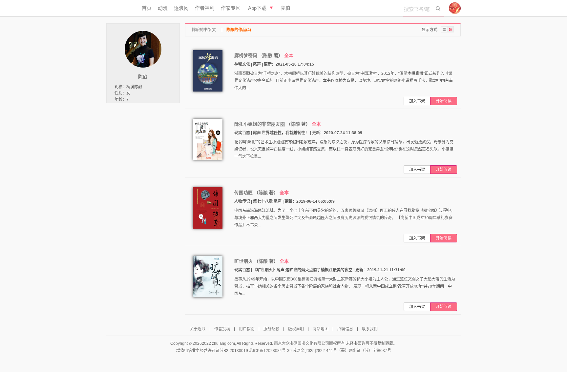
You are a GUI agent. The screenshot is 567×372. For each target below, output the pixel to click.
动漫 (163, 8)
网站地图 (320, 329)
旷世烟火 (243, 261)
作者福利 (205, 8)
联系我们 (370, 329)
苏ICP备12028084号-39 (270, 350)
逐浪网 (181, 8)
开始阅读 (444, 101)
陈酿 (267, 55)
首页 (147, 8)
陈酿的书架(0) (204, 30)
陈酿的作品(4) (238, 30)
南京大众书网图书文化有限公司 (301, 343)
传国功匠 (243, 192)
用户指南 (247, 329)
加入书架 (417, 101)
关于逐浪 (197, 329)
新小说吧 (120, 8)
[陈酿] (143, 49)
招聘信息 (345, 329)
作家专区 (231, 8)
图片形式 (444, 29)
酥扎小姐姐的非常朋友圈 (259, 124)
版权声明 (296, 329)
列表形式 (450, 29)
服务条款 (271, 329)
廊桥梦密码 (245, 55)
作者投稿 (222, 329)
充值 (285, 8)
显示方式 (429, 30)
